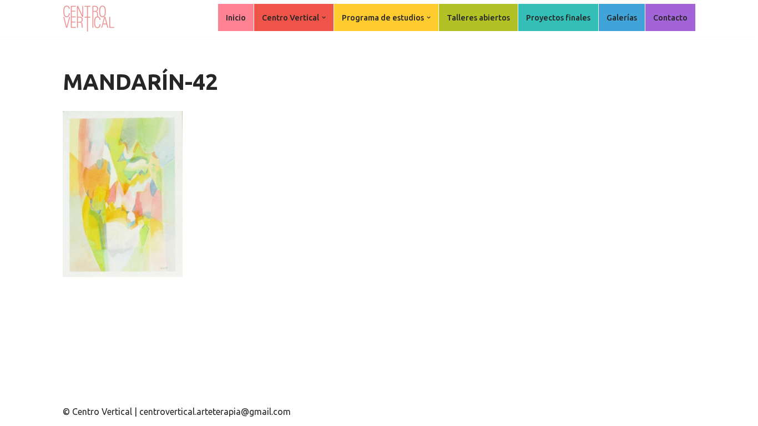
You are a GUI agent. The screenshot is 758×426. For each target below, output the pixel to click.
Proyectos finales (558, 17)
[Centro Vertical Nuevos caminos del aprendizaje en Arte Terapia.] (90, 18)
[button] (324, 17)
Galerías (622, 17)
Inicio (236, 17)
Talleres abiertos (478, 17)
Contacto (670, 17)
